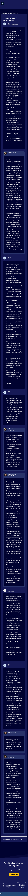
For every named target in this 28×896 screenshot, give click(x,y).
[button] (25, 3)
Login (5, 839)
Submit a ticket (14, 874)
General (10, 13)
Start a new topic (20, 17)
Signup (10, 839)
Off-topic (15, 13)
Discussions (4, 13)
